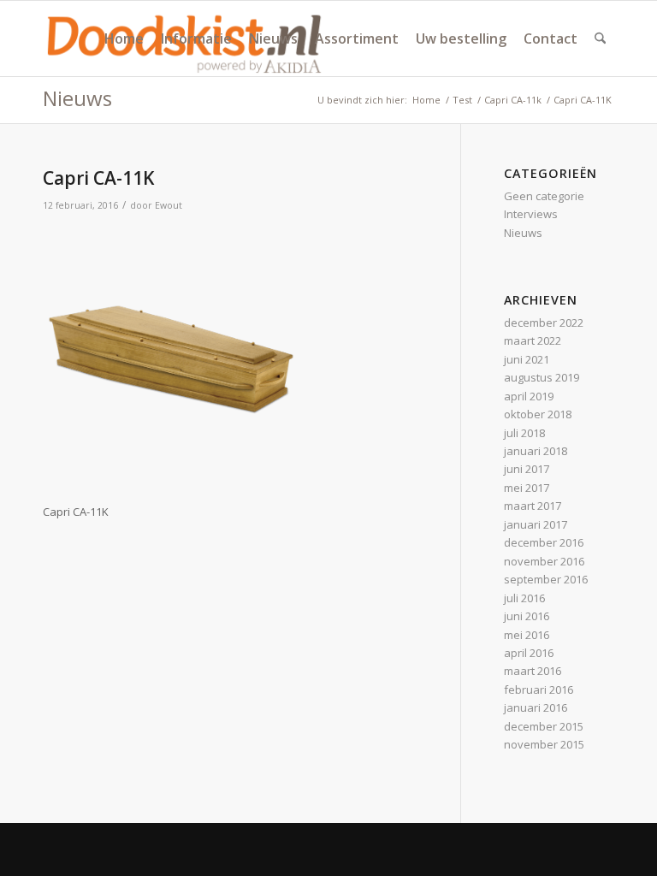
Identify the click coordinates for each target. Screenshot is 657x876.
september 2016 (546, 579)
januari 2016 (535, 707)
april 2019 (528, 396)
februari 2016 (538, 689)
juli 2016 (524, 598)
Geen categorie (544, 196)
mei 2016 (526, 634)
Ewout (168, 205)
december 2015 (543, 726)
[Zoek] (600, 38)
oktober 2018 (537, 414)
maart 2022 (532, 340)
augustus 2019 (541, 377)
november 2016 (544, 561)
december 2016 (543, 542)
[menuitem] (124, 38)
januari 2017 (535, 524)
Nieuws (77, 98)
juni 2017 (526, 468)
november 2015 (544, 744)
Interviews (531, 214)
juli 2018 (524, 433)
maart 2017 (532, 505)
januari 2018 (535, 451)
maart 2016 (532, 670)
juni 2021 (526, 359)
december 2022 (543, 322)
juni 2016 (526, 616)
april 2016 (528, 652)
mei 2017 (526, 487)
